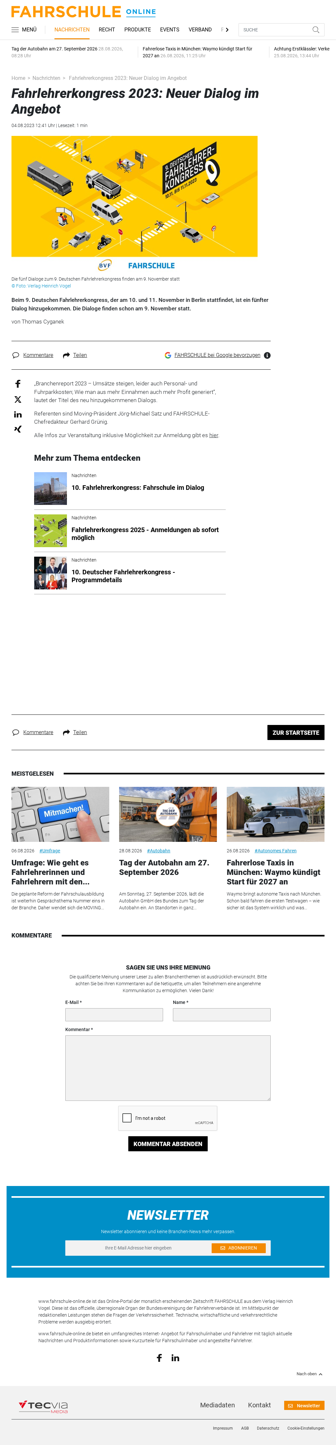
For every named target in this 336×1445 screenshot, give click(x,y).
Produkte (137, 30)
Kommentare (38, 355)
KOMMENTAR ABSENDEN (168, 1143)
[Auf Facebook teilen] (17, 383)
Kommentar (77, 1029)
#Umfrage (49, 850)
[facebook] (159, 1357)
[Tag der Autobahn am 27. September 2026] (168, 814)
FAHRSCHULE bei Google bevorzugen (218, 355)
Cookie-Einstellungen (306, 1428)
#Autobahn (158, 850)
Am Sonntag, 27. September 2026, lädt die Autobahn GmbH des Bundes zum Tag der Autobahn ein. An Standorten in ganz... (161, 900)
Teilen (80, 355)
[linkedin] (175, 1357)
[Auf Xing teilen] (18, 428)
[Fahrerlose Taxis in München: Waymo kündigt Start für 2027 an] (276, 814)
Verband (200, 30)
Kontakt (259, 1405)
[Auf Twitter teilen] (17, 399)
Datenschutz (268, 1428)
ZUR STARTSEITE (296, 732)
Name (179, 1002)
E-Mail (72, 1002)
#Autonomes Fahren (276, 850)
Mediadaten (217, 1405)
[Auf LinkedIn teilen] (18, 414)
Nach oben (307, 1374)
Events (169, 30)
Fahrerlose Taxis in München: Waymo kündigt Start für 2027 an (273, 872)
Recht (107, 30)
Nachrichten (72, 30)
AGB (245, 1428)
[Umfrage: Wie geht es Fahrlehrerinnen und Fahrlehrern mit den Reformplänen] (60, 814)
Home (18, 78)
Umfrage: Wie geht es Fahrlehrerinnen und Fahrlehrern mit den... (50, 872)
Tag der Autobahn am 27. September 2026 (164, 867)
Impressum (223, 1428)
